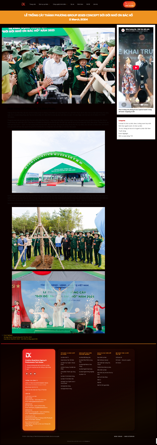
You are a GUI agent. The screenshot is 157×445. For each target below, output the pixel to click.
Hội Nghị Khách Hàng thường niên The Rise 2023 (18, 337)
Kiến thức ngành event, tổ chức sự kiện (130, 126)
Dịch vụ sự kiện (43, 4)
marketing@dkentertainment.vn (37, 413)
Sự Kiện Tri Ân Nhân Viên (67, 379)
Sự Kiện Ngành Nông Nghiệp (86, 371)
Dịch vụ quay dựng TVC (126, 136)
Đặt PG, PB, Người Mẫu (103, 385)
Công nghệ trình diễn (59, 4)
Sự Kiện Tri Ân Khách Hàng (68, 376)
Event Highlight (8, 335)
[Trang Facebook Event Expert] (30, 373)
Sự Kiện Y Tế (82, 374)
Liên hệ (95, 4)
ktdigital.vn (87, 441)
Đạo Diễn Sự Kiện (101, 357)
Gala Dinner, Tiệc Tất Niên (67, 360)
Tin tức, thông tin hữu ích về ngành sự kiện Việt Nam (135, 128)
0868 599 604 (28, 404)
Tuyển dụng (122, 131)
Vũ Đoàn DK (119, 357)
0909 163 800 (28, 398)
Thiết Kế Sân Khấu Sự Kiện (104, 367)
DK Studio (118, 362)
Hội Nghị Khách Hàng (66, 388)
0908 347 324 (28, 410)
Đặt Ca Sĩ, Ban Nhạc (102, 377)
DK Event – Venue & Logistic (123, 360)
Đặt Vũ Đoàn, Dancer (102, 360)
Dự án (72, 4)
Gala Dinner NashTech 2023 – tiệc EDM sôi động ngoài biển (21, 339)
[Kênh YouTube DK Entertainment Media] (34, 373)
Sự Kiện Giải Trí (65, 357)
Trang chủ (33, 4)
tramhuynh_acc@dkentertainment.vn (38, 407)
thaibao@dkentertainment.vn (36, 401)
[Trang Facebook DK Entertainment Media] (26, 373)
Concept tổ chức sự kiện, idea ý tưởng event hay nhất (135, 123)
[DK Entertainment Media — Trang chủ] (23, 4)
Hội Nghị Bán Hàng (66, 386)
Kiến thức (80, 4)
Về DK (88, 4)
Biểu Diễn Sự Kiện (102, 370)
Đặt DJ (99, 380)
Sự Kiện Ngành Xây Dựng (85, 369)
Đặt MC (99, 382)
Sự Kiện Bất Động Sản (84, 357)
